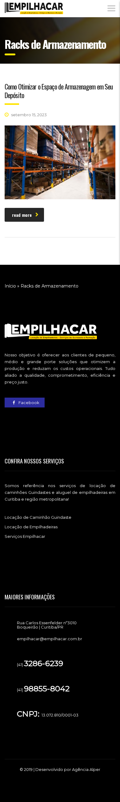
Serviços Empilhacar (25, 536)
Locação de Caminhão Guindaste (38, 517)
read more (22, 215)
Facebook (28, 402)
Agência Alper (86, 769)
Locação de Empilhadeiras (31, 526)
